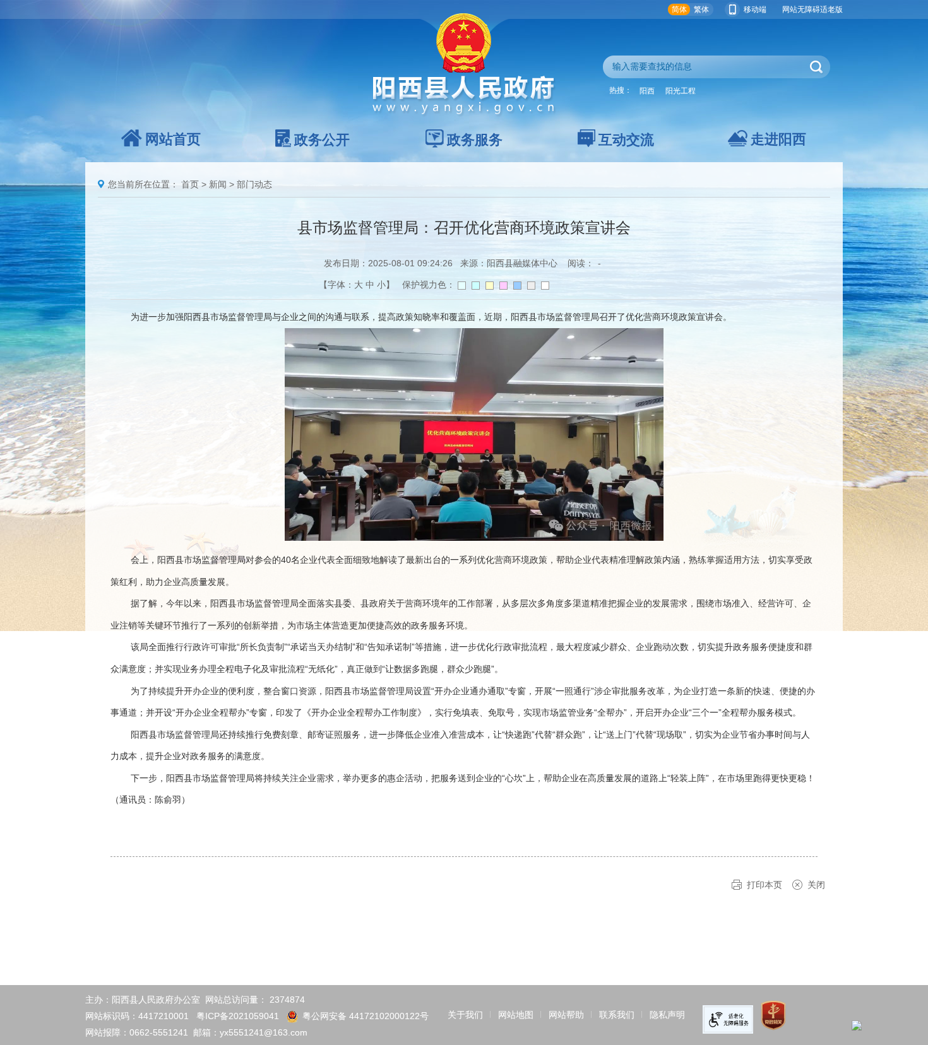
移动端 (755, 9)
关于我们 (465, 1015)
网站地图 (515, 1015)
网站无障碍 (801, 9)
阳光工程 (680, 90)
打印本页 (764, 885)
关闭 (816, 885)
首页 (190, 184)
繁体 (701, 9)
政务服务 (475, 140)
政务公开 (322, 140)
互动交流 (626, 140)
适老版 (831, 9)
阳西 (647, 90)
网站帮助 (566, 1015)
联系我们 (616, 1015)
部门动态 (254, 184)
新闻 (218, 184)
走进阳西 (778, 139)
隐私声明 (667, 1015)
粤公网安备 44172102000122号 (365, 1016)
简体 (679, 9)
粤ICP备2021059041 (237, 1016)
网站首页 (173, 139)
